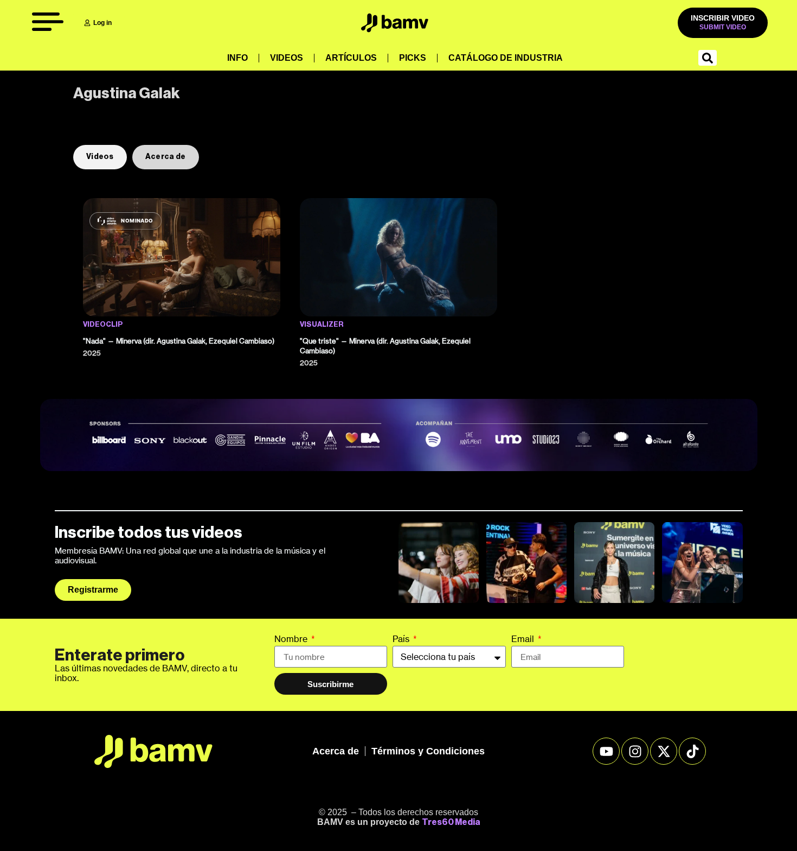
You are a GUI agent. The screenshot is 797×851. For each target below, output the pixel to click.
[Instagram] (634, 751)
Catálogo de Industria (505, 57)
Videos (286, 57)
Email (523, 639)
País (402, 639)
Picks (412, 57)
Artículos (351, 57)
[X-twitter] (663, 751)
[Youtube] (606, 751)
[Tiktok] (692, 751)
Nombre (292, 639)
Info (237, 57)
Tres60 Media (451, 822)
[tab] (100, 157)
